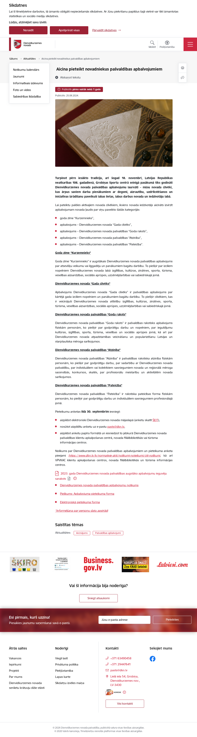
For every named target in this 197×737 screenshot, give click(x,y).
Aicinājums (82, 533)
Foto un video (22, 90)
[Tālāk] (181, 564)
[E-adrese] (113, 692)
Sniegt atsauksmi (98, 598)
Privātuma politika (66, 664)
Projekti (14, 670)
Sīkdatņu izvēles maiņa (69, 683)
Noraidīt (28, 30)
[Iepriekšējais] (15, 564)
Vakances (15, 658)
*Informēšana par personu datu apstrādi (81, 510)
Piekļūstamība (64, 670)
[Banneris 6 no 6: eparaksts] (61, 564)
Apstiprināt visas (69, 30)
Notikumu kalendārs (26, 70)
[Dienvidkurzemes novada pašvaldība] (33, 44)
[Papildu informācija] (75, 478)
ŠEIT (155, 420)
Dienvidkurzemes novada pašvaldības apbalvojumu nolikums (99, 485)
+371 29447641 (120, 664)
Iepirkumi (15, 664)
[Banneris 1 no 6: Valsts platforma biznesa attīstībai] (98, 564)
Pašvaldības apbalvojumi (108, 533)
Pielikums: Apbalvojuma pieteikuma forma (87, 494)
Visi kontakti (125, 703)
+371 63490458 (120, 658)
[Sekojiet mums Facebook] (152, 659)
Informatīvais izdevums (28, 83)
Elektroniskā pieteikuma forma (80, 502)
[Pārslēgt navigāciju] (190, 44)
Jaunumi (18, 76)
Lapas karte (62, 677)
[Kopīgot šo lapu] (183, 77)
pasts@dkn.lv (118, 670)
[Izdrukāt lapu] (183, 68)
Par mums (15, 677)
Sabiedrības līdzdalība (27, 96)
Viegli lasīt (61, 658)
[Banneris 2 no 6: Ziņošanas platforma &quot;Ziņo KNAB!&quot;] (135, 564)
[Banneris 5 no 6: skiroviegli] (24, 564)
